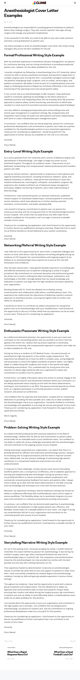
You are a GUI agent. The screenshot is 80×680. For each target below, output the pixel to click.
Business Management (66, 647)
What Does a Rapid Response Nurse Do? (17, 653)
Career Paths (11, 647)
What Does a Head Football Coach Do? (63, 653)
